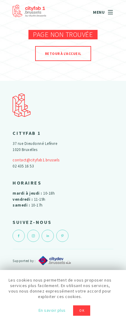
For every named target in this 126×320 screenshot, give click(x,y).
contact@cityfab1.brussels (36, 160)
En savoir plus (52, 310)
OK (82, 310)
